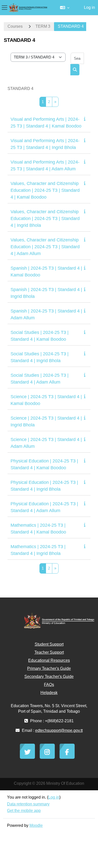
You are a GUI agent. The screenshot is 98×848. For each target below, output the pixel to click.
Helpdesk (49, 692)
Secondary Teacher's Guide (49, 676)
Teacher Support (49, 652)
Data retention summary (28, 804)
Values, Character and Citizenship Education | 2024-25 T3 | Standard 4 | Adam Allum (45, 246)
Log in (89, 7)
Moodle (36, 825)
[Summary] (85, 119)
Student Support (49, 644)
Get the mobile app (24, 810)
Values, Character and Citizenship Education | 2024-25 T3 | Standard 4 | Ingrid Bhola (45, 218)
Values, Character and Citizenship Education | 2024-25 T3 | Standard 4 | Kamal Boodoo (45, 190)
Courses (15, 26)
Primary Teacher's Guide (49, 668)
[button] (64, 7)
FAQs (49, 684)
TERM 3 (42, 26)
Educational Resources (49, 660)
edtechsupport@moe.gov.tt (59, 730)
